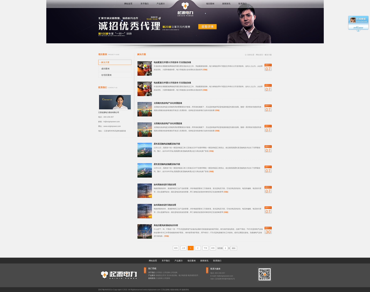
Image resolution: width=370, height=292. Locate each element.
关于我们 (144, 3)
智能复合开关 (161, 275)
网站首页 (128, 3)
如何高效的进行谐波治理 (165, 184)
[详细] (205, 70)
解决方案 (105, 62)
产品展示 (161, 3)
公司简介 (159, 272)
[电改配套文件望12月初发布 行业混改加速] (144, 75)
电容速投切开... (193, 275)
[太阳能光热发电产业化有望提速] (144, 116)
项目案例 (210, 3)
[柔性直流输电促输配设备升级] (144, 156)
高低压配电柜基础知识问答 (166, 225)
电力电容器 (183, 275)
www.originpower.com (151, 290)
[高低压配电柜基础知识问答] (144, 238)
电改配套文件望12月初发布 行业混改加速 (172, 62)
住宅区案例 (106, 75)
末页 (213, 248)
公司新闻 (166, 278)
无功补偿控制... (172, 275)
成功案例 (105, 68)
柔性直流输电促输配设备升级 (167, 144)
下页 (205, 248)
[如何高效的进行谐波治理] (144, 197)
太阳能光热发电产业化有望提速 (168, 103)
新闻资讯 (226, 3)
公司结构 (166, 272)
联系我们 (242, 3)
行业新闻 (159, 278)
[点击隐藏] (358, 31)
